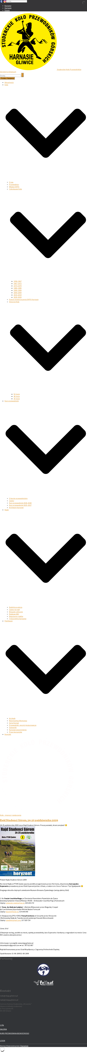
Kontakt (8, 734)
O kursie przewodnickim (18, 498)
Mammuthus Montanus (18, 721)
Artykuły (12, 718)
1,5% (2, 1025)
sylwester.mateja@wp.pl (15, 903)
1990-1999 (18, 290)
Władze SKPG (14, 187)
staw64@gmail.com (13, 920)
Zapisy (11, 501)
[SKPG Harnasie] (28, 69)
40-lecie (17, 396)
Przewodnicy (14, 184)
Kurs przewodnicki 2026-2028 (20, 503)
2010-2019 (18, 295)
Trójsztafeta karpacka (17, 618)
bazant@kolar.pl (12, 911)
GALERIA (3, 1029)
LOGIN (2, 1040)
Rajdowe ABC (14, 614)
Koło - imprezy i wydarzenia (10, 815)
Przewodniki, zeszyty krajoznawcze (22, 725)
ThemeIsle (24, 1046)
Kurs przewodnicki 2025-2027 (20, 505)
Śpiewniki (13, 727)
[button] (46, 180)
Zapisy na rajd (14, 609)
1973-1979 (18, 286)
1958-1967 (18, 281)
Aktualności (9, 82)
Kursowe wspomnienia (18, 730)
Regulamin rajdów (16, 616)
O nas (11, 182)
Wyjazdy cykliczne (16, 612)
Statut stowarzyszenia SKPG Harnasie (24, 299)
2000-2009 (18, 292)
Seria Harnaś (14, 723)
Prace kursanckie (15, 732)
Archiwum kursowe (16, 507)
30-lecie (17, 399)
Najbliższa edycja (15, 607)
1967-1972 (18, 283)
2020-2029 (18, 297)
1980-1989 (18, 288)
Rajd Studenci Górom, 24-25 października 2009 (29, 820)
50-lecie (17, 394)
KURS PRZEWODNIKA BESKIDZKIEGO (14, 1033)
